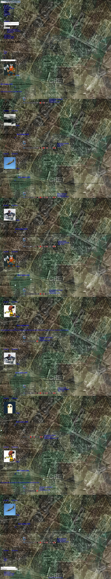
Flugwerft (6, 9)
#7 (15, 375)
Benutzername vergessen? (13, 30)
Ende (5, 53)
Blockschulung (8, 7)
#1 (15, 87)
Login (5, 15)
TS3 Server (7, 12)
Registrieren (10, 32)
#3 (15, 180)
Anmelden (7, 27)
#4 (15, 232)
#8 (15, 425)
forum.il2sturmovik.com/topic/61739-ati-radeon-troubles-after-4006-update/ (20, 482)
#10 (15, 526)
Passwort (21, 24)
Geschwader (7, 14)
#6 (15, 328)
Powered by (51, 577)
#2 (15, 137)
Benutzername (23, 22)
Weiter (5, 51)
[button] (6, 21)
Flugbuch (6, 5)
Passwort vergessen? (12, 29)
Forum (5, 11)
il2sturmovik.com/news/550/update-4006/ (11, 91)
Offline (18, 75)
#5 (15, 278)
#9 (15, 473)
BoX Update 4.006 (7, 84)
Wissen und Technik (9, 8)
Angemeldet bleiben (11, 26)
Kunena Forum (59, 577)
